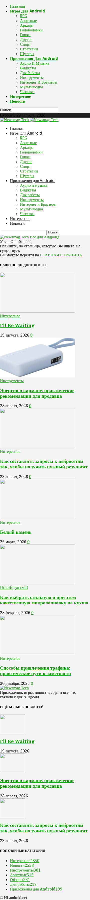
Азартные (28, 20)
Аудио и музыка (34, 63)
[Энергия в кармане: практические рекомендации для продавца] (37, 376)
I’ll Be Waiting (17, 325)
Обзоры (20, 879)
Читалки (27, 91)
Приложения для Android (34, 58)
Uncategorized (14, 587)
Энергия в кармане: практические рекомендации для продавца (37, 393)
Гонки (25, 34)
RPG (23, 15)
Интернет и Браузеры (38, 82)
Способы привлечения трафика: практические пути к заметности (35, 670)
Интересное (20, 96)
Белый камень (16, 532)
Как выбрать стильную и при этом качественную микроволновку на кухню (44, 600)
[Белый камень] (37, 518)
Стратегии (29, 49)
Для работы (30, 72)
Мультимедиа (31, 87)
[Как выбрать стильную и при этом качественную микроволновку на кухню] (37, 583)
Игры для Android (27, 11)
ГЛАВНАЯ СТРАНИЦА (61, 255)
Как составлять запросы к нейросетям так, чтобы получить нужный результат (44, 464)
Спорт (25, 44)
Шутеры (27, 53)
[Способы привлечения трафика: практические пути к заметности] (37, 654)
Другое (26, 39)
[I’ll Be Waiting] (37, 311)
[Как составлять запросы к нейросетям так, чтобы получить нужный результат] (37, 447)
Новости (17, 101)
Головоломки (31, 30)
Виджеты (28, 68)
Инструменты (32, 77)
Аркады (27, 25)
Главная (17, 6)
